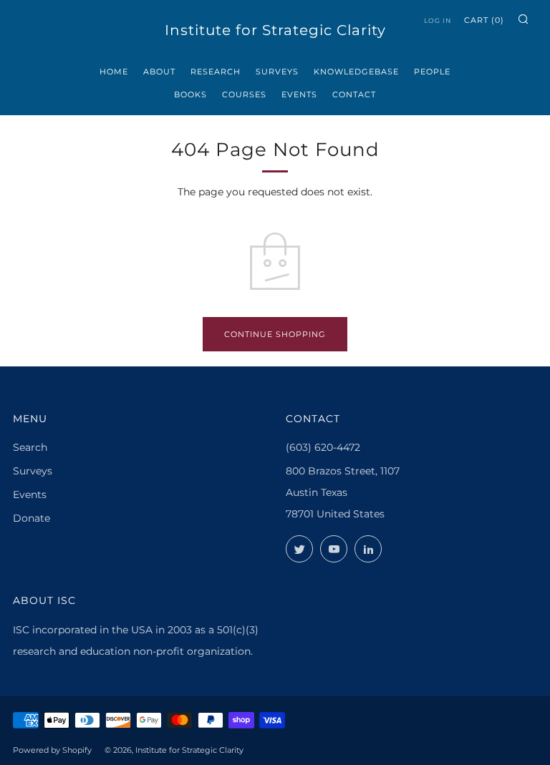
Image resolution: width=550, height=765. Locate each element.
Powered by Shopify (52, 750)
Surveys (277, 72)
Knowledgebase (356, 72)
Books (190, 94)
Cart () (484, 20)
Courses (244, 94)
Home (114, 72)
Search (30, 447)
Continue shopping (275, 334)
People (432, 72)
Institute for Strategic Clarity (275, 30)
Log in (437, 20)
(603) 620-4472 (323, 447)
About (159, 72)
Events (299, 94)
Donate (31, 518)
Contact (354, 94)
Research (215, 72)
